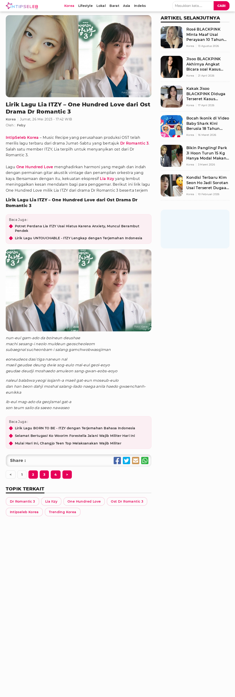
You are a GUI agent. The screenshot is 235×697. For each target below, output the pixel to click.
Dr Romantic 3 (134, 143)
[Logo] (23, 5)
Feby (21, 125)
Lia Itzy (107, 178)
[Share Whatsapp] (144, 460)
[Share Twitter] (126, 460)
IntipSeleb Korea (22, 137)
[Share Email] (135, 460)
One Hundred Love (34, 167)
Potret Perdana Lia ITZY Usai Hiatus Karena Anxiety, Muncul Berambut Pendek (77, 228)
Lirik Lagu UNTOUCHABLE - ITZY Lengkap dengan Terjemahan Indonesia (79, 238)
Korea (11, 119)
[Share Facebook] (117, 460)
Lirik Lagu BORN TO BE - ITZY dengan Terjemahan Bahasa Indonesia (75, 428)
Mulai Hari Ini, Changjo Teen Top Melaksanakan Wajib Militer (68, 443)
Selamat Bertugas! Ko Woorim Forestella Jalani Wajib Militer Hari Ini (75, 436)
